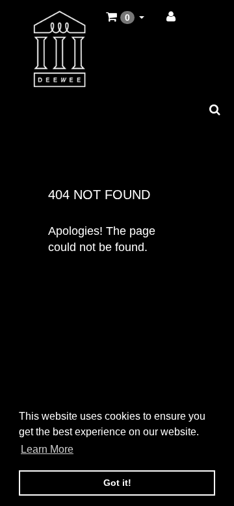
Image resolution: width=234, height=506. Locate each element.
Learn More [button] (47, 449)
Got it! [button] (117, 482)
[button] (125, 17)
